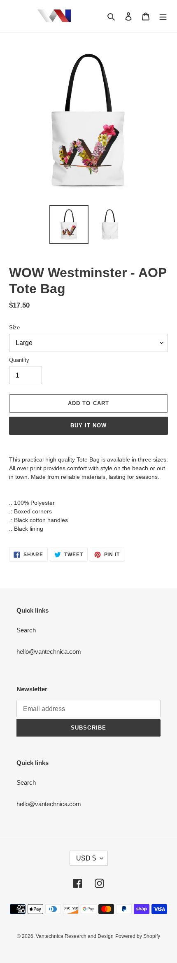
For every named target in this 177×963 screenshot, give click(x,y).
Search (26, 630)
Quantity (19, 360)
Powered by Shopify (137, 936)
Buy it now (88, 425)
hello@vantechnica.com (48, 651)
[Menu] (163, 16)
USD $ (86, 858)
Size (14, 327)
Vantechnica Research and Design (75, 936)
